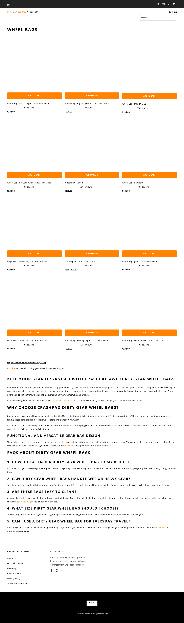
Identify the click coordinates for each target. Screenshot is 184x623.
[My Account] (158, 4)
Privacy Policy (13, 578)
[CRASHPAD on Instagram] (57, 570)
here (14, 368)
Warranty (11, 568)
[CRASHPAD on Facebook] (51, 570)
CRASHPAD (87, 613)
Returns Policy (14, 573)
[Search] (169, 4)
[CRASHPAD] (17, 4)
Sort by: (173, 12)
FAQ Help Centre (15, 563)
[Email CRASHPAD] (62, 570)
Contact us (12, 558)
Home (10, 12)
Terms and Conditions (17, 583)
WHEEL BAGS (20, 12)
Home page (50, 4)
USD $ (92, 603)
